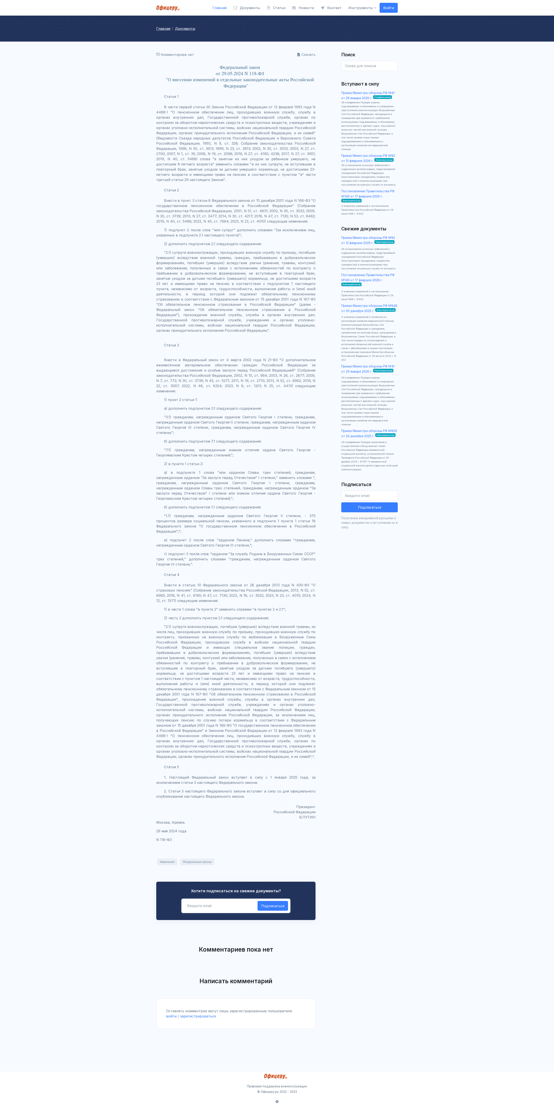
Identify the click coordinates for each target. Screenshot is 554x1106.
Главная (220, 8)
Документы (249, 8)
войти (171, 1016)
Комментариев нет (177, 54)
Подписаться (272, 906)
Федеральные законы (197, 861)
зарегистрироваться (198, 1016)
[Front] (169, 7)
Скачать (308, 54)
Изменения (167, 861)
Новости (306, 8)
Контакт (333, 8)
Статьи (278, 8)
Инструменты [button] (360, 8)
